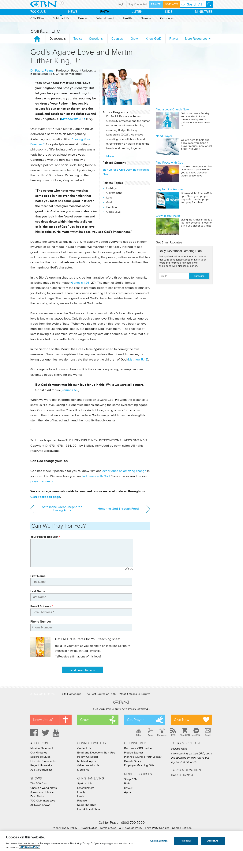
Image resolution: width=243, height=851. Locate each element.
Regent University (41, 765)
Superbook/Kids (40, 756)
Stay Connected (137, 4)
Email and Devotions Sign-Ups (96, 752)
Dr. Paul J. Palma (42, 70)
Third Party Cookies (157, 828)
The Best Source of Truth (100, 694)
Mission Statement (41, 748)
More (110, 156)
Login (121, 4)
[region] (121, 841)
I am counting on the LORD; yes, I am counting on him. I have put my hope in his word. (191, 758)
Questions (96, 38)
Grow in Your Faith (168, 215)
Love (109, 197)
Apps (150, 735)
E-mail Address (41, 606)
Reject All (186, 841)
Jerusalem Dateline (42, 792)
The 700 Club (38, 783)
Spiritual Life (61, 18)
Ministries (204, 11)
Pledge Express (134, 752)
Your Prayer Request (45, 537)
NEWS (73, 11)
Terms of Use (108, 828)
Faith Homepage (71, 694)
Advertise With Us (88, 765)
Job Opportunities (41, 769)
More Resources (196, 38)
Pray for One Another (170, 189)
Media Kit (83, 769)
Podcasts (161, 735)
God (109, 202)
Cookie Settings (182, 828)
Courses (117, 38)
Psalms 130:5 (179, 748)
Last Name (37, 591)
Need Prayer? (164, 136)
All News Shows (40, 805)
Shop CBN (130, 779)
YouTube (57, 733)
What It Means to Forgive (134, 694)
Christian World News (43, 787)
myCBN (196, 735)
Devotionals (58, 38)
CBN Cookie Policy (130, 828)
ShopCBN (185, 735)
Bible (138, 735)
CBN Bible (37, 18)
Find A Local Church (89, 809)
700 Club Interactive (42, 800)
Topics (77, 38)
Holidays (111, 188)
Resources (167, 18)
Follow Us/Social (87, 756)
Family (82, 18)
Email (208, 735)
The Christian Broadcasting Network (121, 709)
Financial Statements (42, 761)
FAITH (104, 11)
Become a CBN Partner (138, 748)
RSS (173, 735)
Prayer (156, 4)
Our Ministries (38, 752)
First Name (38, 576)
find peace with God (95, 476)
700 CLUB (38, 11)
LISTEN (137, 11)
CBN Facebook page (45, 496)
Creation (111, 207)
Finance (145, 18)
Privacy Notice (88, 828)
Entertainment (104, 18)
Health (127, 18)
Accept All (212, 841)
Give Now (171, 4)
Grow (134, 38)
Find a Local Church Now (172, 109)
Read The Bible (86, 805)
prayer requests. (42, 481)
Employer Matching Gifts (139, 765)
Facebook (34, 733)
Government (114, 192)
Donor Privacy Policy (64, 828)
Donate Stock (132, 761)
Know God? (154, 38)
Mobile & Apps (86, 761)
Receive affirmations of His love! (79, 656)
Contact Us (84, 748)
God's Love (113, 211)
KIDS (169, 11)
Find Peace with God (169, 162)
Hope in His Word (182, 775)
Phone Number (40, 621)
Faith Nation (37, 796)
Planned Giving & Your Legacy (142, 756)
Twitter (45, 733)
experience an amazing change (124, 471)
